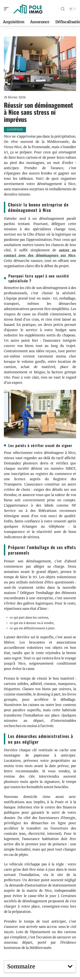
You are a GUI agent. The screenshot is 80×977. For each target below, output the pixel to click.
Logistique (15, 129)
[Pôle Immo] (27, 9)
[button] (70, 966)
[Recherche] (62, 9)
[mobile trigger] (7, 9)
